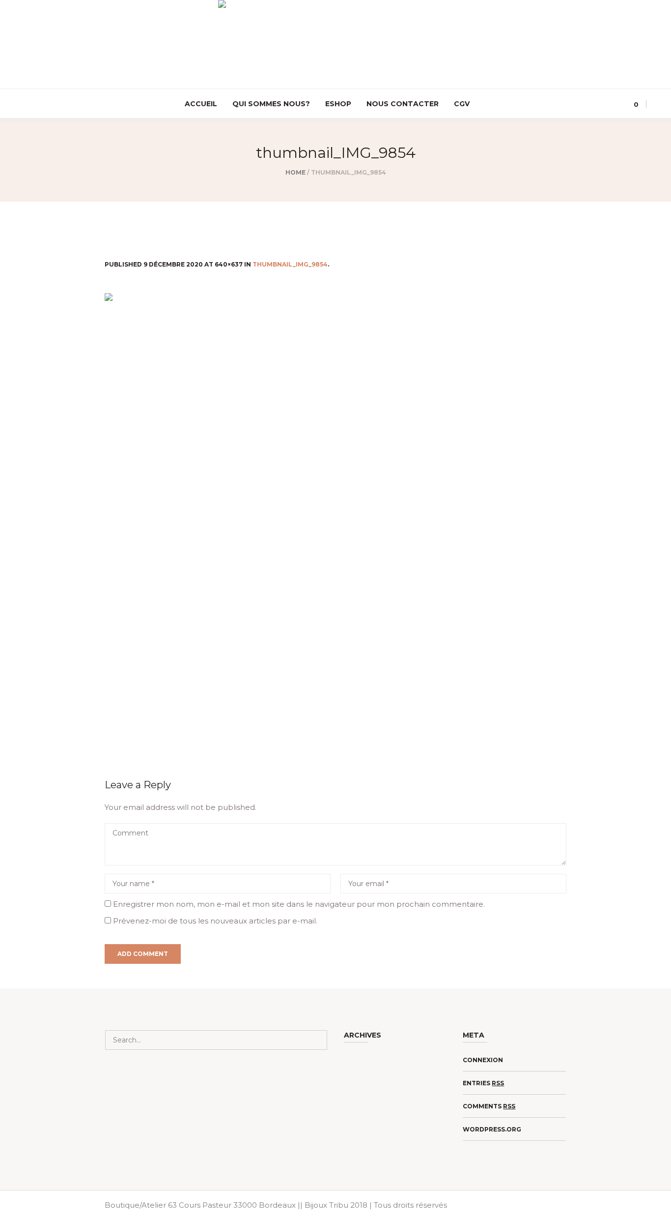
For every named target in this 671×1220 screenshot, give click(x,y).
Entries (483, 1083)
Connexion (483, 1060)
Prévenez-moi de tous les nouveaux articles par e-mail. (215, 920)
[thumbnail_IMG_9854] (335, 523)
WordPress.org (492, 1129)
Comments (489, 1106)
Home (295, 172)
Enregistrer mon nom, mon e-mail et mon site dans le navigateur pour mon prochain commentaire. (299, 904)
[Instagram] (15, 104)
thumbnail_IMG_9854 (290, 264)
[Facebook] (29, 104)
